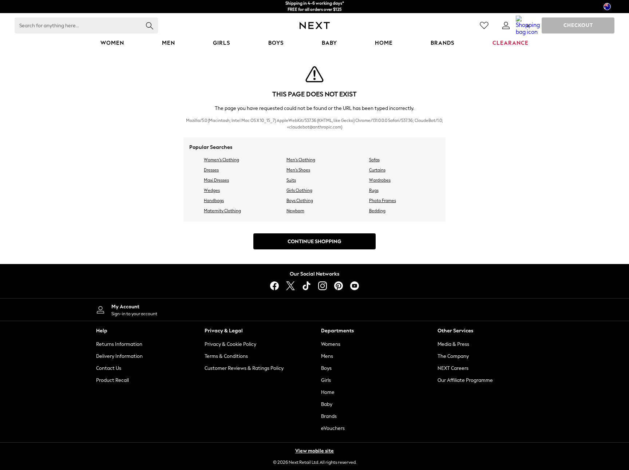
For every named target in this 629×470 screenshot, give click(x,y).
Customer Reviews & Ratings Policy (244, 368)
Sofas (374, 159)
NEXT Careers (453, 368)
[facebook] (274, 286)
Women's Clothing (221, 159)
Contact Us (108, 368)
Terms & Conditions (226, 356)
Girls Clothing (299, 190)
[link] (506, 25)
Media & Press (453, 344)
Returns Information (119, 344)
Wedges (212, 190)
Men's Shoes (298, 170)
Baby (326, 404)
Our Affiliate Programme (465, 380)
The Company (453, 356)
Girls (326, 380)
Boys (326, 368)
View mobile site (314, 451)
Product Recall (112, 380)
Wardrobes (380, 180)
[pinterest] (339, 286)
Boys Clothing (299, 200)
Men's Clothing (300, 159)
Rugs (374, 190)
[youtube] (355, 286)
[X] (290, 286)
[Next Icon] (315, 25)
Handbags (214, 200)
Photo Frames (382, 200)
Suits (291, 180)
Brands (329, 416)
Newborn (295, 210)
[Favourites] (484, 25)
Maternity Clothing (222, 210)
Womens (330, 344)
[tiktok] (306, 286)
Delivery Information (119, 356)
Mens (327, 356)
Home (328, 392)
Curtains (377, 170)
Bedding (377, 210)
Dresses (211, 170)
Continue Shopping (314, 241)
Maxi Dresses (216, 180)
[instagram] (322, 286)
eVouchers (333, 428)
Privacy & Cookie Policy (230, 344)
